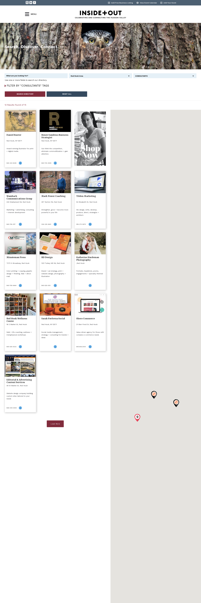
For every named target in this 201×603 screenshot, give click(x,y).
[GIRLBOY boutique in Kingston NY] (90, 138)
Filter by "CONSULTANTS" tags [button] (28, 85)
